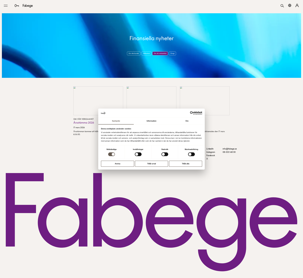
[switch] (138, 154)
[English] (290, 5)
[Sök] (282, 5)
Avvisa (117, 164)
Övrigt (172, 53)
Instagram (210, 152)
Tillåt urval (151, 164)
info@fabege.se (230, 149)
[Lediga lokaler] (16, 5)
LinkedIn (210, 149)
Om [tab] (186, 121)
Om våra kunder (134, 53)
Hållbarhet (146, 53)
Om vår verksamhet (160, 53)
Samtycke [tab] (116, 121)
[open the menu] (6, 6)
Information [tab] (151, 121)
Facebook (210, 156)
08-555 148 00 (229, 152)
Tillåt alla (185, 164)
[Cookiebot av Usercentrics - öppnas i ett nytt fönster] (191, 113)
